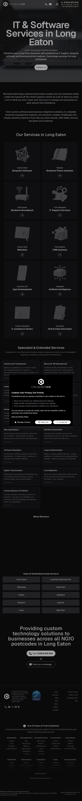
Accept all (63, 422)
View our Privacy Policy (19, 417)
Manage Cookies (23, 422)
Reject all (44, 422)
